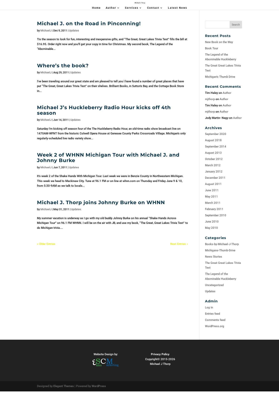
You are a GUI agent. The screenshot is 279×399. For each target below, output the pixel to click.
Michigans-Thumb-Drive (220, 250)
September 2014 (215, 146)
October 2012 (214, 159)
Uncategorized (214, 285)
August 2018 (213, 140)
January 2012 (213, 171)
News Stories (213, 256)
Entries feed (212, 313)
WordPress (99, 386)
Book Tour (211, 48)
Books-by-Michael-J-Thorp (222, 244)
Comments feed (215, 320)
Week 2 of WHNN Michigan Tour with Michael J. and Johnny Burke (108, 157)
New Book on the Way (219, 42)
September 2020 (215, 134)
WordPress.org (214, 326)
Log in (209, 307)
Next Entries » (179, 244)
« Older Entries (46, 244)
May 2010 (211, 228)
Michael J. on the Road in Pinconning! (89, 23)
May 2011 (211, 196)
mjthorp (210, 99)
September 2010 (215, 215)
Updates (74, 30)
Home (96, 7)
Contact (153, 7)
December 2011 (215, 178)
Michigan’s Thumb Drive (220, 76)
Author (111, 7)
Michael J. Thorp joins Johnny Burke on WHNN (101, 202)
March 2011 (213, 203)
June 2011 (212, 190)
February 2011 (214, 209)
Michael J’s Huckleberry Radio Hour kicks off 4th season (104, 110)
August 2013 (213, 152)
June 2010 (212, 221)
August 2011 (213, 184)
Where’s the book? (63, 66)
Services (131, 7)
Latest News (177, 7)
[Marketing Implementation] (105, 367)
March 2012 (213, 165)
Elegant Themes (63, 386)
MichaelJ (46, 30)
